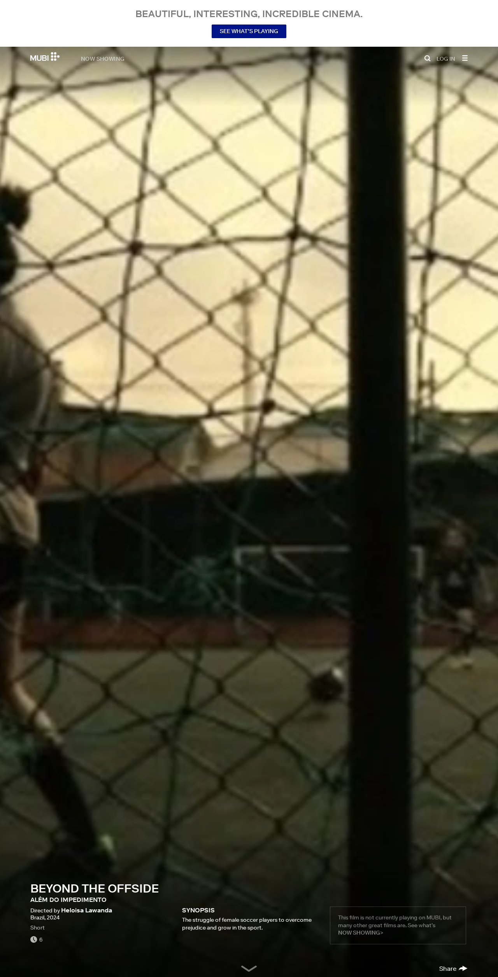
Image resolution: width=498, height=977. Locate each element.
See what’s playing (249, 31)
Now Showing (102, 58)
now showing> (360, 932)
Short (37, 927)
